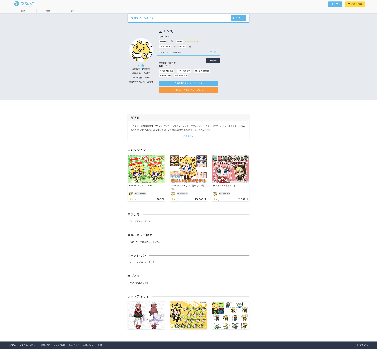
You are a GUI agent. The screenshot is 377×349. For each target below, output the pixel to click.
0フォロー (163, 52)
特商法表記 (45, 345)
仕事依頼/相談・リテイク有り (188, 83)
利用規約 (12, 345)
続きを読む (188, 135)
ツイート (239, 18)
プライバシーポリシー (28, 345)
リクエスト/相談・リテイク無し (188, 89)
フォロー (214, 52)
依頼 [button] (73, 11)
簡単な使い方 (74, 345)
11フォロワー (174, 52)
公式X (100, 345)
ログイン (335, 4)
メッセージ (213, 60)
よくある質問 (59, 345)
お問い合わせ (88, 345)
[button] (130, 315)
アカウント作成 (355, 4)
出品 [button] (23, 11)
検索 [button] (48, 11)
